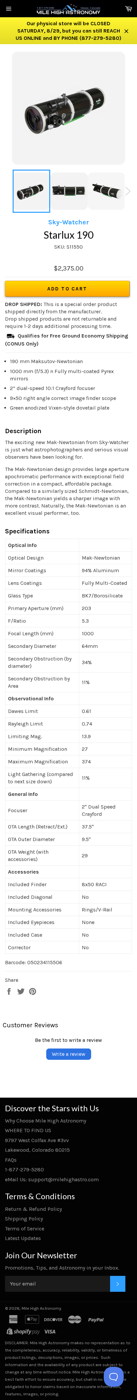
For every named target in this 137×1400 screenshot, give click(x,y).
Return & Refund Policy (33, 1209)
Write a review (68, 1054)
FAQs (11, 1160)
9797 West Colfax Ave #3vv (37, 1140)
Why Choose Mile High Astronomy (45, 1121)
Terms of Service (24, 1228)
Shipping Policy (24, 1218)
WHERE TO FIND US (28, 1130)
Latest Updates (23, 1238)
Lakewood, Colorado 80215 (37, 1150)
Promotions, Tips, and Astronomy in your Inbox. (62, 1268)
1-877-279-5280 (24, 1169)
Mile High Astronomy (41, 1308)
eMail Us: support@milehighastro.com (52, 1179)
